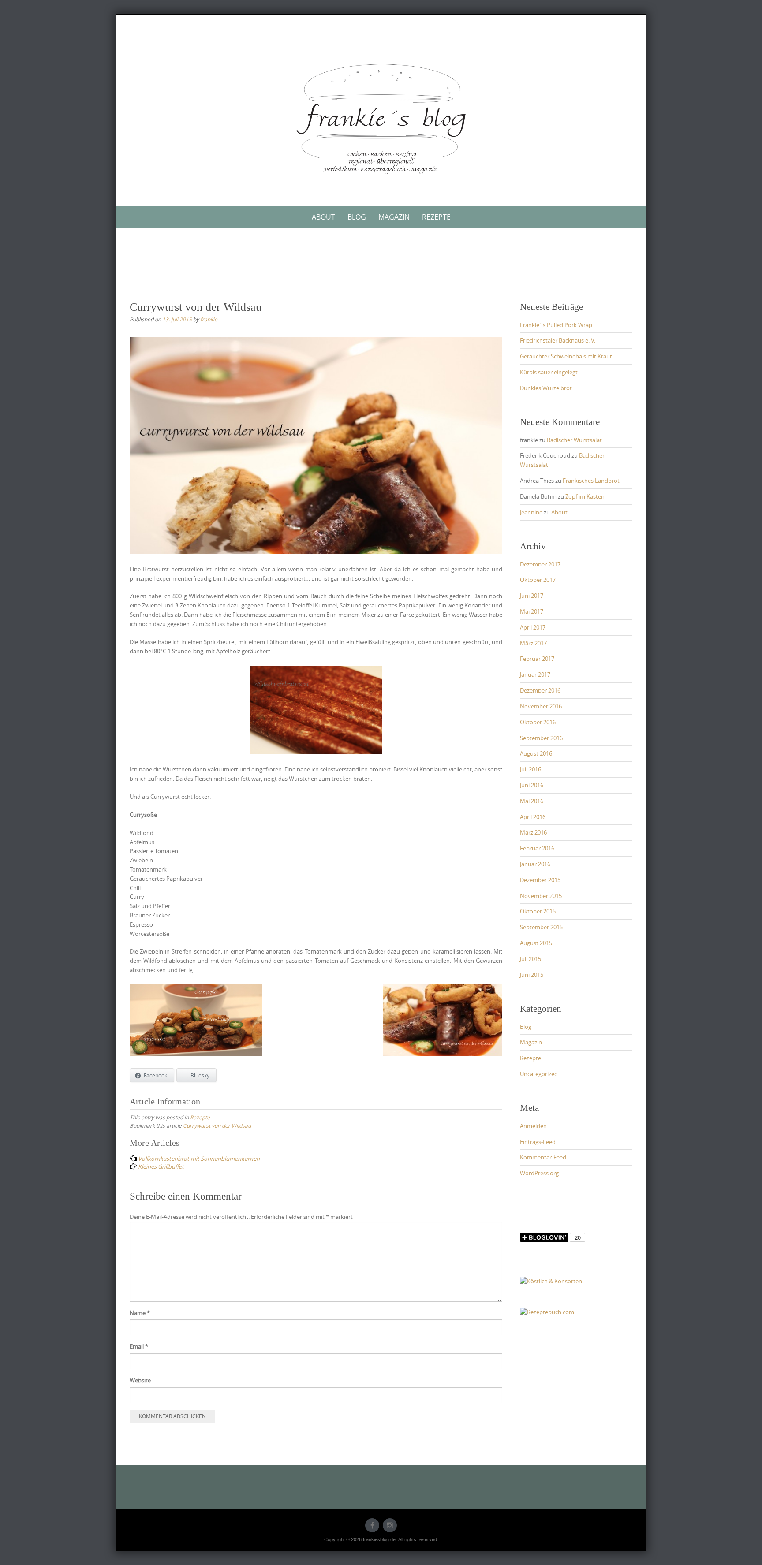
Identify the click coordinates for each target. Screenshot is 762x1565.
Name (140, 1313)
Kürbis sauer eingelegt (549, 372)
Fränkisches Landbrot (591, 480)
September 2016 (541, 738)
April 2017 (532, 627)
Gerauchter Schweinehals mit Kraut (566, 356)
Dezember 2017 (540, 564)
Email (139, 1346)
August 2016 (536, 753)
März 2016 (533, 832)
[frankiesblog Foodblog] (381, 119)
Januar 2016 (535, 864)
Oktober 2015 (538, 911)
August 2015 (536, 943)
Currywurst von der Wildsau (217, 1125)
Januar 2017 (535, 674)
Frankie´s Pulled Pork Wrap (556, 325)
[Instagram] (390, 1525)
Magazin (394, 217)
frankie (208, 319)
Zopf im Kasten (585, 496)
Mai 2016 (531, 801)
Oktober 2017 (538, 580)
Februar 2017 (537, 659)
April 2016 (532, 817)
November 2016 (541, 706)
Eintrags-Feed (538, 1142)
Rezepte (436, 217)
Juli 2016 (530, 769)
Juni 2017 (531, 596)
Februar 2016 (537, 848)
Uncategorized (539, 1074)
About (323, 217)
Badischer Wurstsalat (574, 440)
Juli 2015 (530, 959)
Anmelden (533, 1126)
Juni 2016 (531, 785)
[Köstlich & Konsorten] (551, 1281)
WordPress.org (539, 1173)
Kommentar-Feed (543, 1157)
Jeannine (531, 512)
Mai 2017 (531, 611)
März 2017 (533, 643)
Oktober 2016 (538, 722)
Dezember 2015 (540, 880)
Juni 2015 (531, 975)
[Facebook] (372, 1525)
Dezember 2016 (540, 690)
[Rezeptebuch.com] (547, 1311)
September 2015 (541, 927)
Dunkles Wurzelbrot (546, 388)
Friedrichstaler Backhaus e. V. (557, 340)
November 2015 (541, 896)
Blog (356, 217)
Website (140, 1380)
